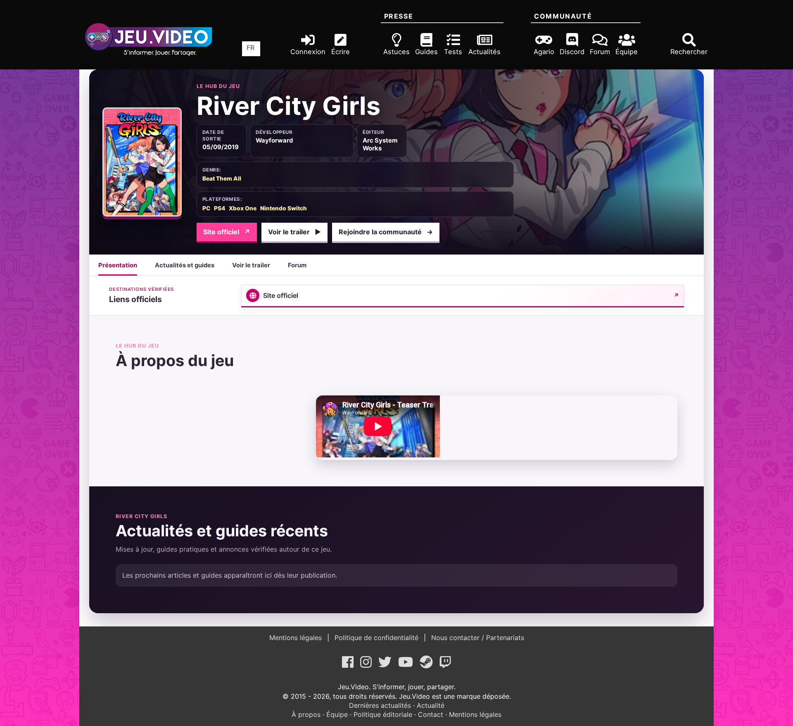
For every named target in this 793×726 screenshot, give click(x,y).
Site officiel (226, 232)
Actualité (430, 705)
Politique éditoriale (383, 714)
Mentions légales (296, 637)
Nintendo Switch (283, 208)
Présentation (117, 265)
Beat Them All (221, 178)
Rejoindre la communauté (386, 232)
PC (206, 208)
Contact (430, 714)
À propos (306, 714)
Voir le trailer (294, 232)
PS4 (219, 208)
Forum (297, 265)
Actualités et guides (184, 265)
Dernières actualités (380, 705)
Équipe (337, 714)
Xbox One (242, 208)
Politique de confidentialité (376, 637)
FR (250, 47)
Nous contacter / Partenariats (476, 637)
